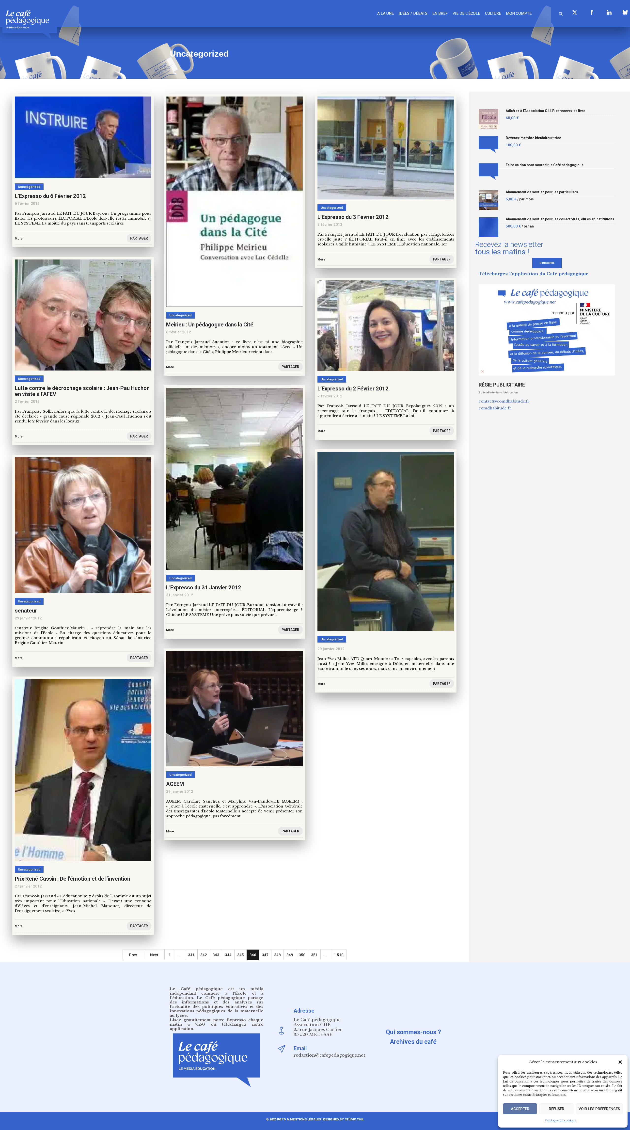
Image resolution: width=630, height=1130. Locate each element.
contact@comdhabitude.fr (504, 401)
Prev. (133, 955)
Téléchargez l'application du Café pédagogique (533, 273)
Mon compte (519, 13)
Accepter (520, 1109)
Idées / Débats (413, 13)
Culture (493, 13)
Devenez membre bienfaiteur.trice (533, 138)
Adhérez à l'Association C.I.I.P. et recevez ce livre (545, 111)
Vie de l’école (466, 13)
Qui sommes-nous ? (413, 1032)
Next (154, 955)
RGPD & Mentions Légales (299, 1119)
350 (302, 955)
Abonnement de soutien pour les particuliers (542, 192)
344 (228, 955)
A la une (385, 13)
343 (216, 955)
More (321, 684)
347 (265, 955)
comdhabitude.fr (495, 408)
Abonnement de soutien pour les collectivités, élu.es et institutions (560, 219)
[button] (620, 1062)
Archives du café (413, 1041)
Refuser (556, 1109)
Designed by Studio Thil (343, 1119)
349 (289, 955)
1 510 (339, 955)
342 (203, 955)
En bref (440, 13)
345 (240, 955)
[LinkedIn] (609, 12)
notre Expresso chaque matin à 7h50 (216, 1022)
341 (191, 955)
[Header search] (561, 13)
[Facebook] (591, 12)
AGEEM (175, 784)
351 (314, 955)
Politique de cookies (560, 1120)
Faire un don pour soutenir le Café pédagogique (544, 165)
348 (277, 955)
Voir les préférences (599, 1109)
